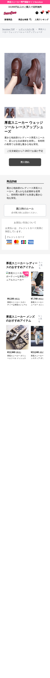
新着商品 (8, 19)
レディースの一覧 (26, 29)
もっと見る (40, 265)
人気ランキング (41, 19)
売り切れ (25, 162)
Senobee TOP (8, 29)
